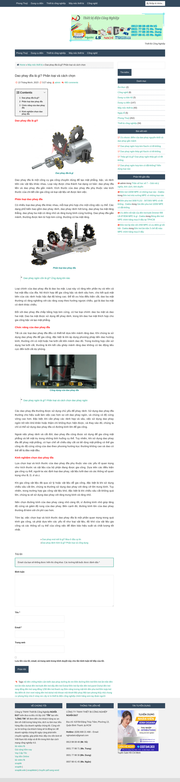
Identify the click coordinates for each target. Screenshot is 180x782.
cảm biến (47, 682)
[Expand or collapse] (44, 92)
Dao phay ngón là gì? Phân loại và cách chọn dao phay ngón (55, 400)
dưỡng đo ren (67, 682)
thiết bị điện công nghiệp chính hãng (69, 696)
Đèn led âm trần (101, 682)
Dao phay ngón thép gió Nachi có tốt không (140, 151)
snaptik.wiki (20, 770)
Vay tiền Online (22, 756)
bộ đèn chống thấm (33, 682)
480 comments (71, 82)
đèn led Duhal (61, 686)
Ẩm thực (122, 87)
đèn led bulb (37, 686)
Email (18, 627)
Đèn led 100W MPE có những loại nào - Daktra (142, 192)
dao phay (56, 682)
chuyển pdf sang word (48, 770)
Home (22, 65)
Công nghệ (92, 3)
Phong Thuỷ (22, 3)
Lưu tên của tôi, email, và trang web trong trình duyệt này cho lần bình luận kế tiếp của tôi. (59, 661)
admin (57, 82)
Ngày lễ (121, 113)
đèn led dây (49, 686)
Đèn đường (79, 682)
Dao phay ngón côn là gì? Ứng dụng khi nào (46, 278)
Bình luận (20, 572)
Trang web (20, 642)
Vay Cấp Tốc (21, 753)
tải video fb (20, 746)
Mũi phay (78, 693)
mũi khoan (59, 693)
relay (37, 696)
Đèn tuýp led (105, 689)
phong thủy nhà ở (26, 696)
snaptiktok (32, 770)
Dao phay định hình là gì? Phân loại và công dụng (65, 543)
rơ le (49, 696)
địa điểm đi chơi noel (25, 693)
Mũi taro (87, 693)
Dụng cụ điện (37, 3)
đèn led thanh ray (55, 689)
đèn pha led (93, 689)
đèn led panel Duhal (93, 686)
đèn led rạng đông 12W (36, 689)
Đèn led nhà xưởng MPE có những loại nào (143, 195)
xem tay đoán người (96, 696)
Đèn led (89, 682)
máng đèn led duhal (44, 693)
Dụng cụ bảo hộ (125, 97)
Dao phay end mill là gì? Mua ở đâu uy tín (61, 539)
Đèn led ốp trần (76, 686)
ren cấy (43, 696)
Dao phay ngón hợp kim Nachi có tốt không (140, 146)
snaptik (18, 763)
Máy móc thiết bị (76, 3)
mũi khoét (69, 693)
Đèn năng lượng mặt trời (75, 689)
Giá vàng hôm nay (23, 749)
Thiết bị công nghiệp (56, 3)
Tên (17, 612)
